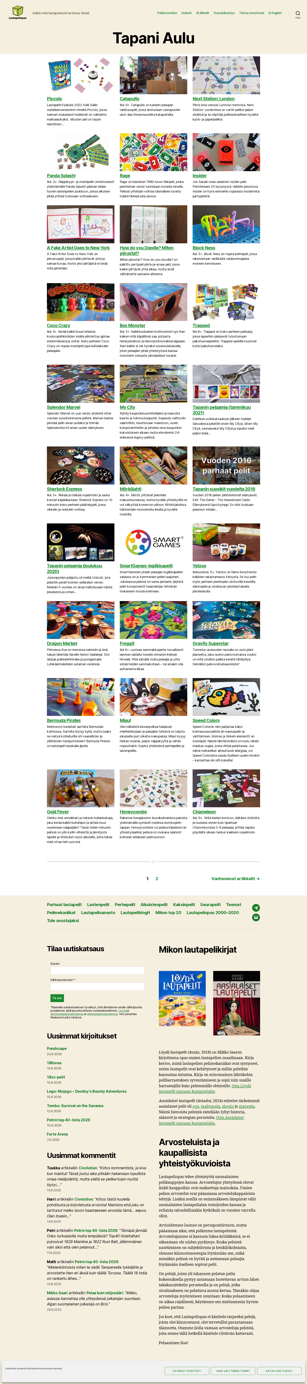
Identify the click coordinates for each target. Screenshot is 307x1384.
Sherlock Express (64, 489)
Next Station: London (214, 98)
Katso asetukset (279, 1371)
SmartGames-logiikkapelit (146, 565)
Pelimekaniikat (61, 912)
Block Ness (204, 247)
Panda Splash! (61, 175)
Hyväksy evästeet (187, 1371)
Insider (200, 175)
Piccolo (54, 98)
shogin (228, 1106)
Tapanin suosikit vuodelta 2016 (224, 489)
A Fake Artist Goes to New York (78, 247)
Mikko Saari (57, 1293)
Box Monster (132, 325)
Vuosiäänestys (224, 13)
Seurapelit (210, 904)
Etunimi (54, 963)
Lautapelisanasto (98, 912)
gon (196, 1106)
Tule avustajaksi (63, 920)
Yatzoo (199, 565)
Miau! (125, 720)
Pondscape (57, 1048)
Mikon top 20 (168, 912)
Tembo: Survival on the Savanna (75, 1106)
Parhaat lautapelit (64, 904)
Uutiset (186, 13)
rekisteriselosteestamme (102, 1014)
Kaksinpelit (184, 904)
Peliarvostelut (167, 13)
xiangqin (247, 1106)
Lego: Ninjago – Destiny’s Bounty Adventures (86, 1091)
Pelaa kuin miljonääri (105, 1293)
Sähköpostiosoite (62, 980)
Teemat (233, 904)
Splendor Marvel (63, 407)
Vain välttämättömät (233, 1371)
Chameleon (204, 811)
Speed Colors (206, 720)
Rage (125, 175)
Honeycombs (133, 811)
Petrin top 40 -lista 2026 (68, 1120)
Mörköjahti (130, 489)
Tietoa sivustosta (251, 13)
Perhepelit (125, 904)
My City (127, 407)
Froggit (127, 643)
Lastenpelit (98, 904)
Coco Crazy (58, 325)
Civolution (88, 1168)
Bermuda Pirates (64, 720)
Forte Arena (57, 1134)
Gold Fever (58, 811)
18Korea (54, 1063)
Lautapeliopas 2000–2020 (213, 912)
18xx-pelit (56, 1077)
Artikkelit (202, 13)
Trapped (201, 325)
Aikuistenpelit (154, 904)
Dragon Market (62, 643)
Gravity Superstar (210, 643)
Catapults (129, 98)
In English (275, 13)
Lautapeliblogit (135, 912)
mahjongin (210, 1106)
